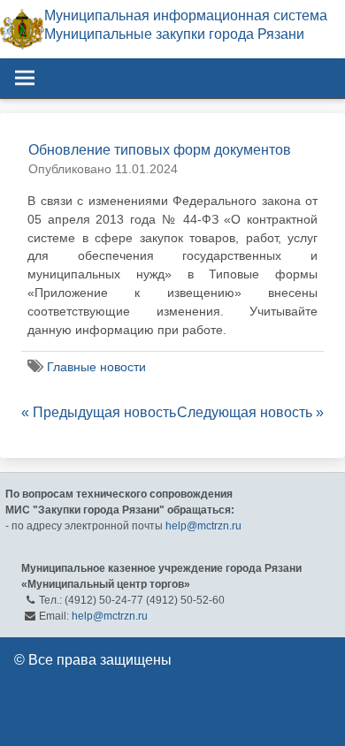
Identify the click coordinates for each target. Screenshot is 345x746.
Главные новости (96, 367)
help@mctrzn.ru (203, 526)
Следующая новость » (250, 412)
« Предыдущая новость (98, 412)
